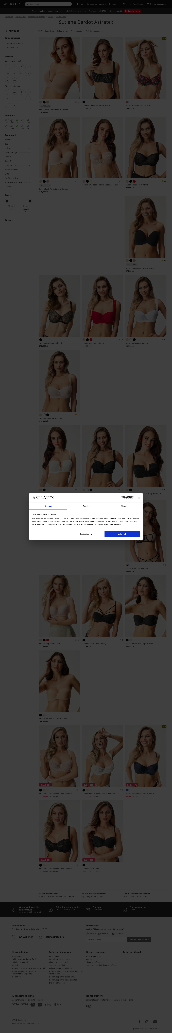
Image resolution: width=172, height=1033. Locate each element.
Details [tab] (86, 506)
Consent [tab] (48, 506)
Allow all (122, 534)
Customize (84, 534)
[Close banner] (139, 498)
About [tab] (124, 506)
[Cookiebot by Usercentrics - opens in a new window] (122, 498)
